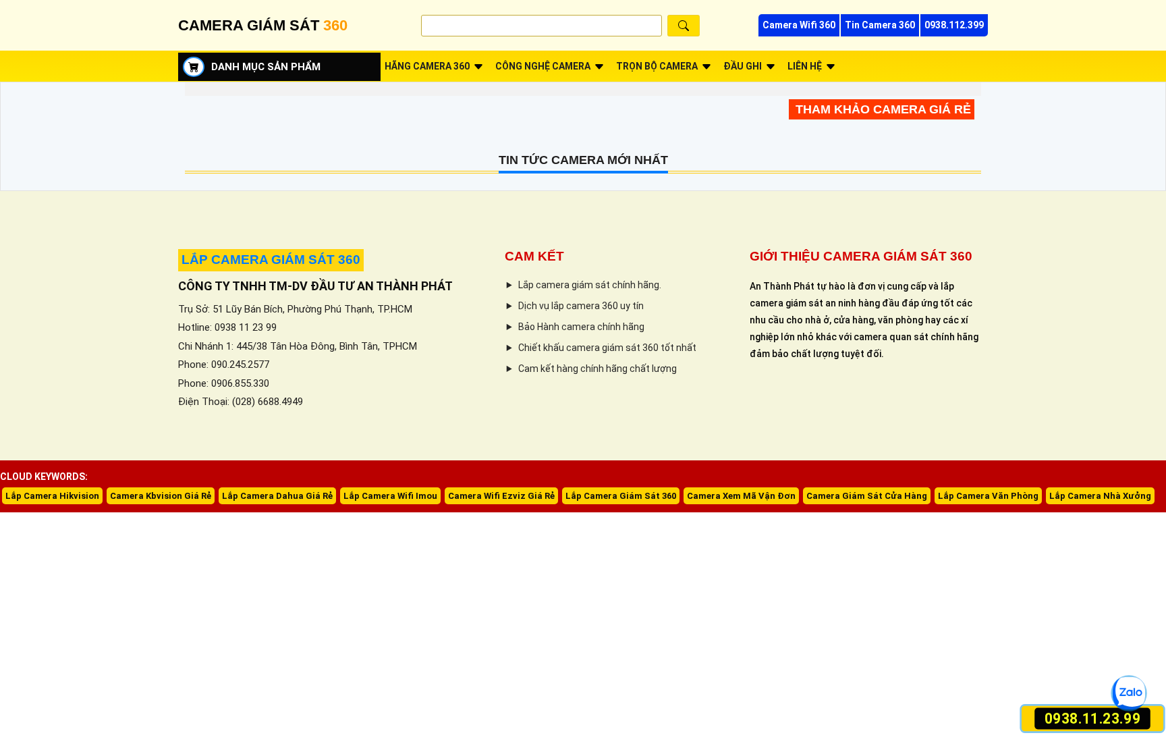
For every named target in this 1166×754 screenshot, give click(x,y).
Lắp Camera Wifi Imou (390, 496)
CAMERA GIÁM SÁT (263, 25)
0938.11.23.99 (1092, 718)
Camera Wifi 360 (798, 25)
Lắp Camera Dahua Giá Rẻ (277, 496)
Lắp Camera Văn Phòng (988, 496)
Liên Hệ (804, 66)
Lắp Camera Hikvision (52, 496)
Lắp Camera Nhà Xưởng (1100, 496)
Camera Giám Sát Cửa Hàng (866, 496)
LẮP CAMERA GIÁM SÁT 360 (271, 259)
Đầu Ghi (742, 66)
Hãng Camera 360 (427, 66)
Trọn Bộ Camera (657, 66)
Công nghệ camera (542, 66)
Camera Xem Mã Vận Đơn (741, 496)
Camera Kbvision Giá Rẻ (160, 496)
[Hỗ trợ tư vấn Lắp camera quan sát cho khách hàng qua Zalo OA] (1128, 692)
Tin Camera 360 (880, 25)
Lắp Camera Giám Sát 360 (620, 496)
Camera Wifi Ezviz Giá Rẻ (501, 496)
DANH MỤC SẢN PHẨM (266, 67)
